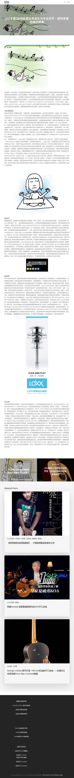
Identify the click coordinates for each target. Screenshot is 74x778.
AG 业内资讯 (33, 13)
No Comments (46, 26)
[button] (68, 2)
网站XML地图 (59, 775)
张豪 (25, 26)
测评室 (40, 538)
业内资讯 (17, 538)
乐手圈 (42, 13)
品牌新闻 (34, 538)
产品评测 (28, 538)
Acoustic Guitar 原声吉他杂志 (21, 705)
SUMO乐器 (19, 732)
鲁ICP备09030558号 (49, 775)
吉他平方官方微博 (21, 757)
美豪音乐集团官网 (21, 701)
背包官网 (24, 732)
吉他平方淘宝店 (21, 747)
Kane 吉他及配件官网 (21, 728)
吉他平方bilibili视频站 (21, 751)
